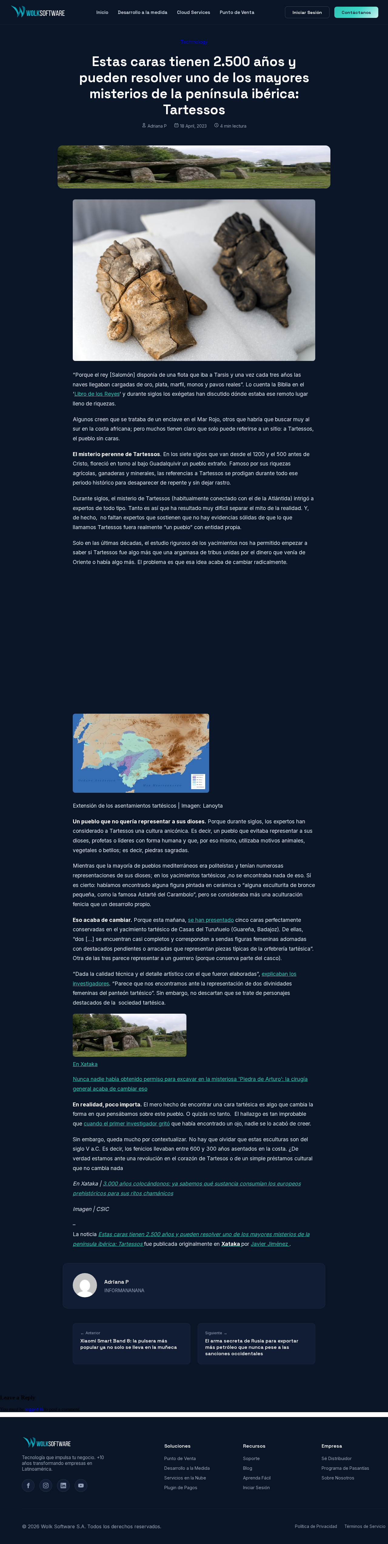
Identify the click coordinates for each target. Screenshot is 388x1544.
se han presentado (211, 920)
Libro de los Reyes (96, 394)
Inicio (102, 12)
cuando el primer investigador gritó (127, 1123)
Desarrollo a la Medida (187, 1468)
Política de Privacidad (316, 1526)
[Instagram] (45, 1485)
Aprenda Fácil (257, 1477)
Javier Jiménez (270, 1244)
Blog (247, 1468)
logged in (34, 1409)
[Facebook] (28, 1485)
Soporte (251, 1458)
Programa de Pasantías (345, 1468)
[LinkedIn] (63, 1485)
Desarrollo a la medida (142, 12)
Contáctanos (356, 12)
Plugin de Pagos (180, 1487)
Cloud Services (193, 12)
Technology (194, 42)
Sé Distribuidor (337, 1458)
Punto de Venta (237, 12)
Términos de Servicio (365, 1526)
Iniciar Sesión (307, 12)
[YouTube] (81, 1485)
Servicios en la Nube (185, 1477)
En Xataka (85, 1064)
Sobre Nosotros (338, 1477)
